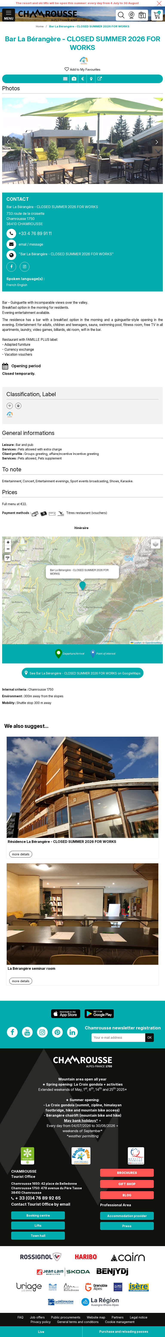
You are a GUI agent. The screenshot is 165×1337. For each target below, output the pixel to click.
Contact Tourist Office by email (40, 1204)
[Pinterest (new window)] (57, 1032)
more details (20, 854)
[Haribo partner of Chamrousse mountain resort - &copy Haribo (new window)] (86, 1256)
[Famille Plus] (81, 1155)
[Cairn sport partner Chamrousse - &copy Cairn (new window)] (128, 1256)
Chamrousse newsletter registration (123, 1027)
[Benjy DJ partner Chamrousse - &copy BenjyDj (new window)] (112, 1271)
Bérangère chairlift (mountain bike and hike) (83, 1115)
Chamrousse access (142, 15)
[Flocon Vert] (27, 1155)
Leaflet (137, 642)
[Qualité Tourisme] (136, 1155)
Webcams (131, 15)
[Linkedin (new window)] (72, 1032)
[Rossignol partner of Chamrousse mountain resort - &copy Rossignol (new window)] (40, 1256)
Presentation (65, 79)
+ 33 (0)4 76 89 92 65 (38, 1198)
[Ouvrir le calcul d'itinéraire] (7, 558)
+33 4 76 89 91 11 (35, 233)
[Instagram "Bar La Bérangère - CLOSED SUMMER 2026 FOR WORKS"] (26, 267)
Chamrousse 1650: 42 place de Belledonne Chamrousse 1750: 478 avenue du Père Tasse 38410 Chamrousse (46, 1188)
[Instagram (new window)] (42, 1032)
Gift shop (127, 1184)
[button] (82, 585)
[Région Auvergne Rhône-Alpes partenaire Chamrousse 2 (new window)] (100, 1302)
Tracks (91, 79)
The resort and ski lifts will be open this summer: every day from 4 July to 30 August (77, 3)
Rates (82, 79)
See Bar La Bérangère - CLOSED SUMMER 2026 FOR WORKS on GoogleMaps (85, 673)
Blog (126, 1195)
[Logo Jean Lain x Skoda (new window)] (63, 1271)
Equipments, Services (74, 79)
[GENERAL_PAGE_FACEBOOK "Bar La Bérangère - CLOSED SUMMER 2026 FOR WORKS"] (12, 267)
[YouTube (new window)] (27, 1032)
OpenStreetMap (153, 642)
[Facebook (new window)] (12, 1032)
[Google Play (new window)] (99, 1013)
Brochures (127, 1173)
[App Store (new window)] (65, 1013)
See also (99, 79)
